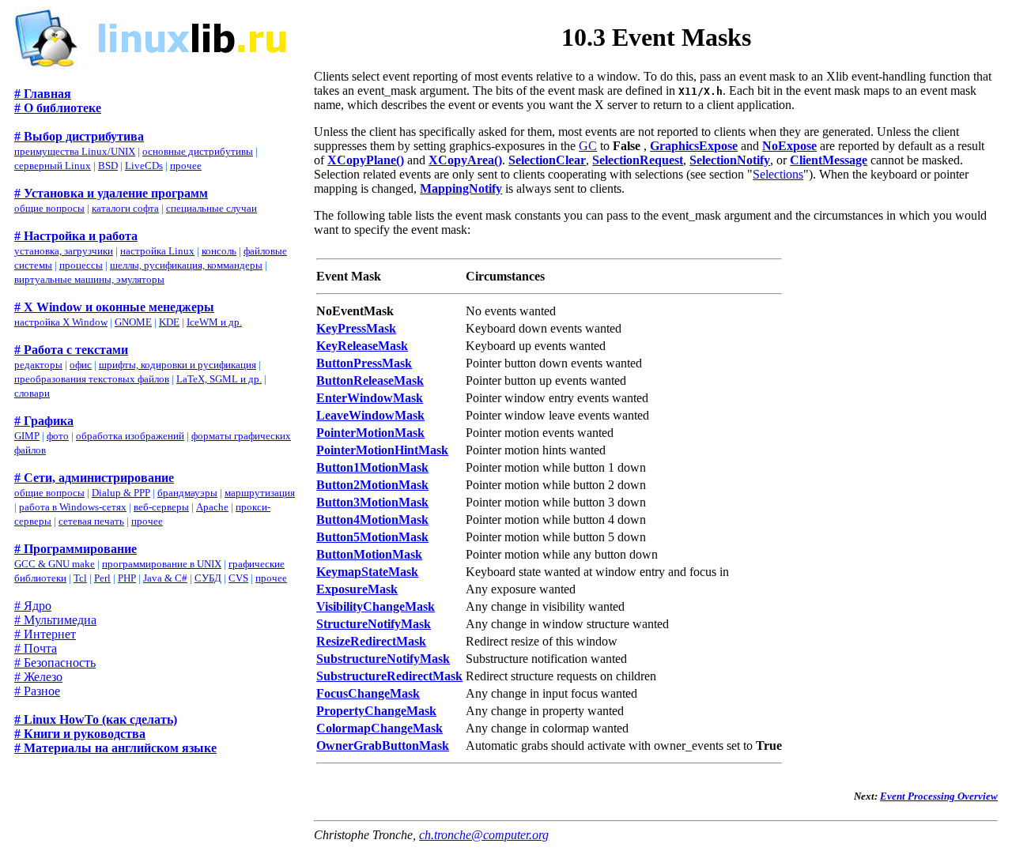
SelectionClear (547, 160)
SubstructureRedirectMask (389, 676)
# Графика (44, 420)
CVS (238, 578)
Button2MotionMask (372, 484)
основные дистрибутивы (197, 151)
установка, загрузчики (63, 251)
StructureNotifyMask (373, 624)
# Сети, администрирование (94, 477)
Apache (212, 507)
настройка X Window (61, 322)
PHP (127, 578)
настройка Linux (157, 251)
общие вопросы (49, 208)
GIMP (27, 436)
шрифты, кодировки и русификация (177, 365)
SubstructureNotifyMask (383, 658)
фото (58, 436)
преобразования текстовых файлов (91, 379)
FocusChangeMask (368, 693)
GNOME (133, 322)
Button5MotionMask (372, 537)
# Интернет (45, 634)
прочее (186, 165)
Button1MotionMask (372, 467)
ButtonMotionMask (369, 554)
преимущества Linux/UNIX (74, 151)
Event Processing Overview (939, 796)
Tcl (80, 578)
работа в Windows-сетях (72, 507)
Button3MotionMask (372, 502)
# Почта (35, 648)
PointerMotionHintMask (382, 450)
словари (32, 393)
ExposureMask (357, 589)
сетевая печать (91, 521)
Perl (102, 578)
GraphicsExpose (694, 145)
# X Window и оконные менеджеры (114, 307)
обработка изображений (130, 436)
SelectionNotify (729, 160)
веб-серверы (161, 507)
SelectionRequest (637, 160)
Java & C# (165, 578)
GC (588, 145)
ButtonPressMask (364, 363)
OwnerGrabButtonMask (382, 745)
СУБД (207, 578)
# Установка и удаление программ (111, 193)
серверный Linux (52, 165)
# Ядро (32, 605)
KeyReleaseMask (362, 345)
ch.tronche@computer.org (484, 835)
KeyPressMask (356, 328)
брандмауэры (187, 493)
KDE (169, 322)
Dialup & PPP (121, 493)
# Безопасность (55, 662)
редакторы (38, 365)
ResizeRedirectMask (371, 641)
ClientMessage (828, 160)
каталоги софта (125, 208)
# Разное (37, 691)
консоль (219, 251)
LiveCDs (144, 165)
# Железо (38, 676)
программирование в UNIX (161, 564)
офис (81, 365)
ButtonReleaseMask (370, 380)
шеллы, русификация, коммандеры (186, 265)
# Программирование (75, 548)
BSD (108, 165)
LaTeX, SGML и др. (219, 379)
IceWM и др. (214, 322)
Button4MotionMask (372, 519)
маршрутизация (260, 493)
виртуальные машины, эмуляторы (89, 279)
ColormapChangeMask (379, 728)
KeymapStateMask (367, 571)
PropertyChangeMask (376, 710)
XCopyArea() (465, 160)
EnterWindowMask (369, 398)
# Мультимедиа (55, 620)
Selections (778, 174)
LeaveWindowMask (370, 415)
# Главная (42, 93)
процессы (81, 265)
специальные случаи (211, 208)
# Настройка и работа (76, 236)
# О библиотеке (57, 108)
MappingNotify (461, 188)
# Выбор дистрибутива (79, 136)
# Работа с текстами (71, 349)
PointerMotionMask (370, 432)
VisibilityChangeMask (375, 606)
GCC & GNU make (54, 564)
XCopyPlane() (365, 160)
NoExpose (789, 145)
